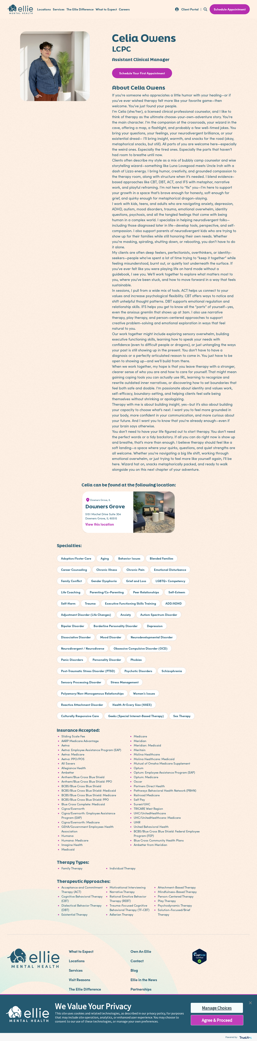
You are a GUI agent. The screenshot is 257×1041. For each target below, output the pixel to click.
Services (58, 9)
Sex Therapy (182, 716)
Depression (155, 626)
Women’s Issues (144, 693)
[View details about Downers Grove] (155, 513)
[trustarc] (245, 1037)
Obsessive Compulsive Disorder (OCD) (140, 648)
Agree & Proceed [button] (217, 1020)
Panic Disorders (72, 659)
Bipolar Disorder (72, 626)
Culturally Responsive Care (80, 716)
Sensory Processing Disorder (81, 682)
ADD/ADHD (173, 603)
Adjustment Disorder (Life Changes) (86, 614)
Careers (124, 9)
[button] (250, 1002)
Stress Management (125, 682)
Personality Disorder (107, 659)
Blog (134, 970)
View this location (99, 524)
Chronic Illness (106, 569)
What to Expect (106, 9)
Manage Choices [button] (217, 1008)
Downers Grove (105, 506)
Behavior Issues (129, 558)
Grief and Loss (136, 581)
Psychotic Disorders (138, 671)
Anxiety (125, 614)
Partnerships (141, 989)
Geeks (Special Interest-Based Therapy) (136, 716)
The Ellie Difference (80, 9)
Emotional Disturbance (170, 569)
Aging (105, 558)
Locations (44, 9)
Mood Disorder (110, 637)
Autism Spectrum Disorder (158, 614)
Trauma (90, 603)
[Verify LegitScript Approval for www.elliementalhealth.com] (199, 956)
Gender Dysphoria (104, 581)
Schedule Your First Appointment (142, 73)
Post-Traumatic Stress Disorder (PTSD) (88, 671)
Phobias (136, 659)
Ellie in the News (144, 979)
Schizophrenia (172, 671)
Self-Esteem (176, 592)
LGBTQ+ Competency (170, 581)
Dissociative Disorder (76, 637)
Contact (137, 960)
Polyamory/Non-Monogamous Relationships (92, 693)
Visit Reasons (79, 979)
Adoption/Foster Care (76, 558)
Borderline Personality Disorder (116, 626)
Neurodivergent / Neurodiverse (82, 648)
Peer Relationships (146, 592)
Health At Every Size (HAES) (132, 704)
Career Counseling (74, 569)
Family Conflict (71, 581)
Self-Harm (68, 603)
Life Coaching (70, 592)
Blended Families (161, 558)
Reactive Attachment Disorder (82, 704)
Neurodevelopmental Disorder (152, 637)
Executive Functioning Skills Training (130, 603)
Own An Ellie (141, 951)
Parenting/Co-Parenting (107, 592)
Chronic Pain (135, 569)
